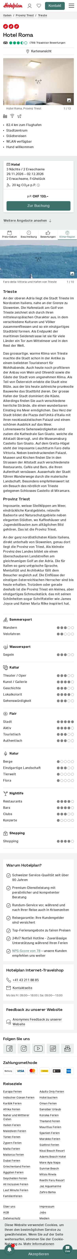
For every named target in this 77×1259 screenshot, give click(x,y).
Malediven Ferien (14, 1131)
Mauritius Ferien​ (50, 1127)
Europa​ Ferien (12, 1091)
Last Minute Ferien (15, 1190)
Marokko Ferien (49, 1139)
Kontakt (55, 6)
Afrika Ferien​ (11, 1109)
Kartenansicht (40, 51)
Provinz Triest (25, 15)
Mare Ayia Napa (49, 1162)
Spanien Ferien (49, 1133)
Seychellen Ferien (15, 1178)
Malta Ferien (11, 1149)
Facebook (9, 1049)
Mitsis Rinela (47, 1174)
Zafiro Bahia (47, 1192)
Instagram (24, 1049)
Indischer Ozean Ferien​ (18, 1097)
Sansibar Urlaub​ (50, 1109)
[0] (39, 6)
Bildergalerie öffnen (69, 100)
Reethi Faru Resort (52, 1180)
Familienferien (12, 1196)
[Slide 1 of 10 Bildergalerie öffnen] (38, 259)
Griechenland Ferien (16, 1166)
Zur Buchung (38, 206)
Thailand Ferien (49, 1121)
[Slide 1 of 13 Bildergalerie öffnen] (38, 81)
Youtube (38, 1049)
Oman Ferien (48, 1103)
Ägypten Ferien (13, 1172)
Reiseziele (12, 1083)
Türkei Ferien (12, 1137)
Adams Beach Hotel (52, 1156)
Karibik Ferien (12, 1103)
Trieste (42, 15)
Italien (7, 15)
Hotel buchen (48, 1097)
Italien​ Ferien (12, 1125)
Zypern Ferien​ (12, 1143)
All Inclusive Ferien (15, 1184)
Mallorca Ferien (13, 1154)
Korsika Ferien (49, 1115)
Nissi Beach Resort (52, 1151)
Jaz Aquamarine (50, 1186)
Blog (53, 1049)
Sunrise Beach (49, 1168)
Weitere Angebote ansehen (25, 220)
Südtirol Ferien (49, 1145)
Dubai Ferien (11, 1160)
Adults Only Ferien (51, 1091)
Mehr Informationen (38, 1244)
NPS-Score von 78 (26, 951)
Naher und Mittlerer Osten (16, 1117)
